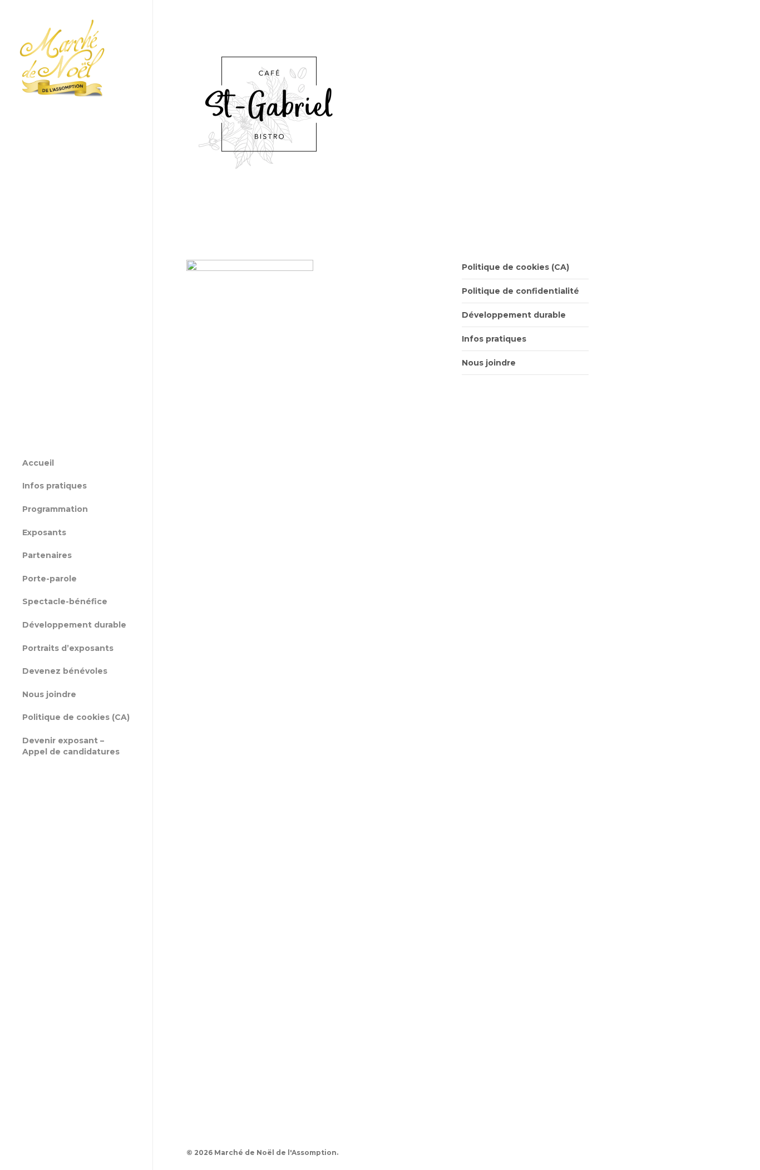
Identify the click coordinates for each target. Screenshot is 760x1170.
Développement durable (514, 315)
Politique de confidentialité (520, 291)
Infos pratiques (494, 339)
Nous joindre (489, 363)
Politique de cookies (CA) (515, 267)
